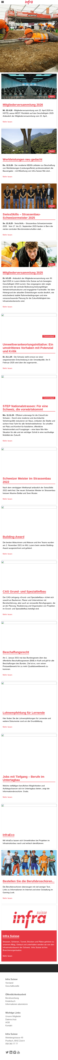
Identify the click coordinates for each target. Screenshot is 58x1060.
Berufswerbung (12, 998)
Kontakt (8, 1025)
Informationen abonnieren (16, 1004)
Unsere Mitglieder (13, 1016)
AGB (7, 1022)
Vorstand (9, 983)
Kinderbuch (10, 1001)
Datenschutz (11, 1019)
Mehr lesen (7, 122)
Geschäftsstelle (12, 986)
